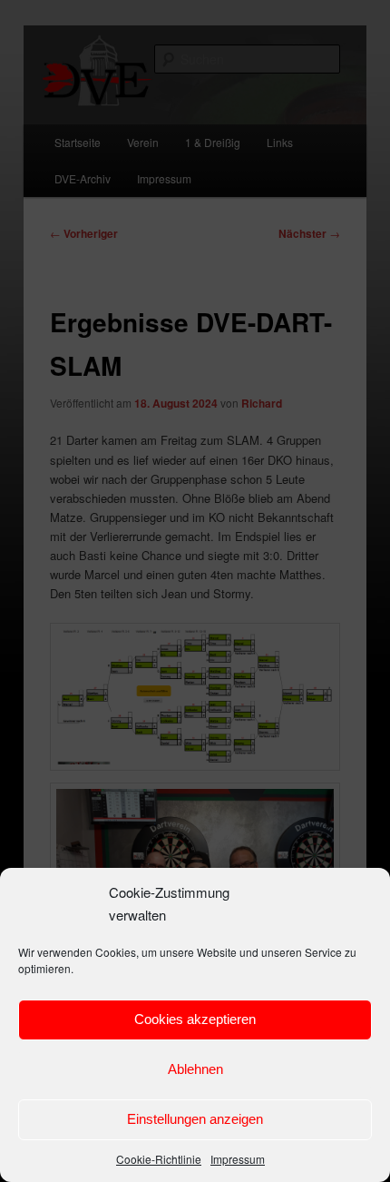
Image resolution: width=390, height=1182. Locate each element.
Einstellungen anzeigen (195, 1119)
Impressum (237, 1159)
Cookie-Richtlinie (158, 1159)
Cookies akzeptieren (195, 1019)
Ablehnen (195, 1069)
